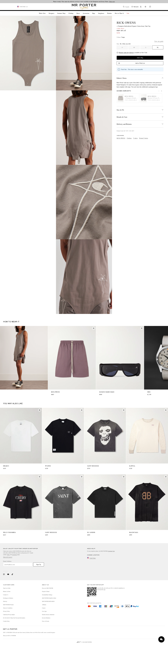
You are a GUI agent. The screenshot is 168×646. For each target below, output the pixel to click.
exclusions (14, 554)
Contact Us (5, 594)
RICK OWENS (126, 22)
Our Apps (44, 611)
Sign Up (38, 564)
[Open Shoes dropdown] (80, 11)
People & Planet (45, 591)
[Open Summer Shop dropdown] (66, 11)
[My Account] (140, 7)
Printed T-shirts (143, 138)
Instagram (4, 574)
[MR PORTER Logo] (10, 629)
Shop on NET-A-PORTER (9, 635)
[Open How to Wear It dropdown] (124, 11)
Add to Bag (140, 58)
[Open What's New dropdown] (46, 11)
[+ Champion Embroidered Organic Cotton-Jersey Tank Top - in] (28, 53)
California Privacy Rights (9, 614)
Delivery (5, 601)
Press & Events (45, 621)
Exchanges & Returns (8, 598)
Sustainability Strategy (47, 594)
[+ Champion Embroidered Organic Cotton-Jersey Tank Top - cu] (84, 202)
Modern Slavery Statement (48, 614)
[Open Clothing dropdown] (74, 11)
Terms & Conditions (7, 608)
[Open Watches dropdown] (112, 11)
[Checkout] (149, 7)
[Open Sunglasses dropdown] (105, 11)
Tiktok (12, 574)
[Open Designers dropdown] (55, 11)
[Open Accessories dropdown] (90, 11)
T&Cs (8, 554)
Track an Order (6, 588)
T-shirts (135, 138)
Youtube (8, 574)
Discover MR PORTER (47, 588)
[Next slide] (162, 92)
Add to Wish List (140, 63)
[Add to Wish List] (93, 328)
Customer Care (111, 551)
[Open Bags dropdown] (96, 11)
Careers (44, 608)
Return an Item (6, 591)
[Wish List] (145, 7)
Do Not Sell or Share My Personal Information (14, 618)
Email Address (7, 561)
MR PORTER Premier (8, 604)
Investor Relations (46, 618)
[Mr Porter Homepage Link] (84, 6)
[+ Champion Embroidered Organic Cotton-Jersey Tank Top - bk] (84, 127)
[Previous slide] (160, 92)
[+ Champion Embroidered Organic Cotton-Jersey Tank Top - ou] (84, 53)
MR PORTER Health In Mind (49, 598)
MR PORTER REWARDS (48, 601)
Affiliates (44, 604)
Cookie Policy (6, 621)
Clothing (129, 138)
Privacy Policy (6, 611)
